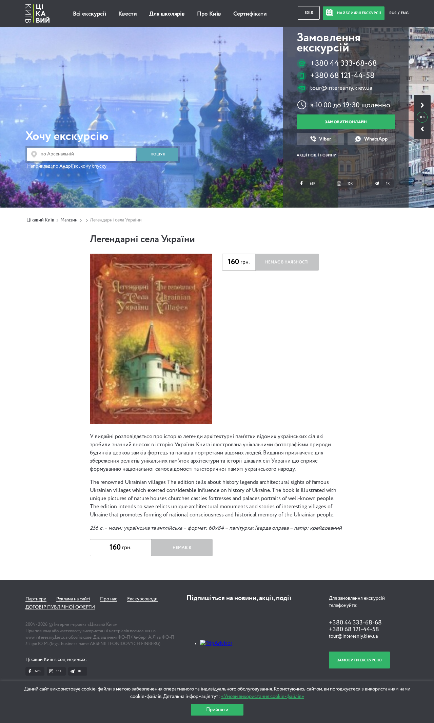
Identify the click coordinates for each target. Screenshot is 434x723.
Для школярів (167, 14)
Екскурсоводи (142, 599)
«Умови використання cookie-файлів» (262, 696)
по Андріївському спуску (79, 166)
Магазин (69, 220)
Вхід (308, 13)
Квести (127, 14)
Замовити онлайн (346, 122)
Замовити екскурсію (359, 660)
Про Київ (209, 14)
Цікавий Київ (40, 220)
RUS (393, 13)
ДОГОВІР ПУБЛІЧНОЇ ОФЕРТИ (60, 607)
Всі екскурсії (89, 14)
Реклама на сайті (73, 599)
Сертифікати (250, 14)
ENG (405, 13)
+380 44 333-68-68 (343, 63)
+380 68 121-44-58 (342, 76)
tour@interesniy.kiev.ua (341, 88)
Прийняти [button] (217, 709)
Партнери (35, 599)
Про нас (108, 599)
